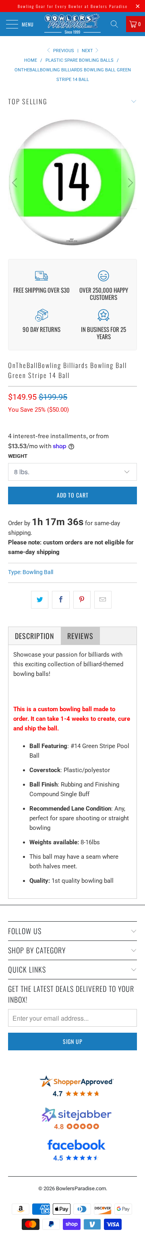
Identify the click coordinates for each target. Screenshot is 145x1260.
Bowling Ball (38, 572)
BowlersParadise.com (81, 1188)
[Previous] (16, 183)
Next (88, 50)
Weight (17, 456)
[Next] (129, 183)
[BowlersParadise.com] (72, 24)
